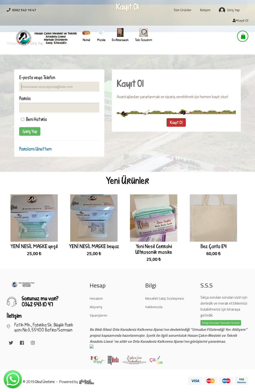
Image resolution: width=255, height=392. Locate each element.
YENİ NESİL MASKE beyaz (94, 246)
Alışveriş (96, 307)
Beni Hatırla (36, 119)
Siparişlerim (98, 315)
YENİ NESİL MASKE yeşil (34, 246)
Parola (25, 98)
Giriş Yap (233, 10)
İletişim (205, 10)
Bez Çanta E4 (213, 246)
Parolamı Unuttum (35, 149)
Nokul (86, 39)
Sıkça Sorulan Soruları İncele (221, 323)
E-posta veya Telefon (37, 77)
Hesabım (96, 298)
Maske (101, 39)
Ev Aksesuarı (120, 39)
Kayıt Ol (242, 20)
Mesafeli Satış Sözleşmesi (164, 298)
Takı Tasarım (143, 39)
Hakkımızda (153, 307)
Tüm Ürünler (182, 10)
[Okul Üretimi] (22, 37)
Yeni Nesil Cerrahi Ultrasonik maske (153, 249)
